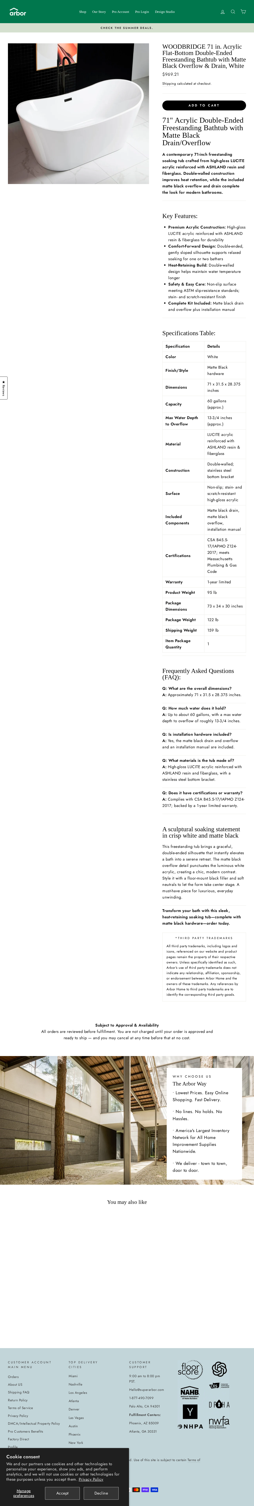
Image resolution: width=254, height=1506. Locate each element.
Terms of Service (20, 1407)
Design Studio (165, 12)
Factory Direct (18, 1439)
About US (15, 1384)
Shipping (169, 83)
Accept (62, 1493)
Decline (101, 1493)
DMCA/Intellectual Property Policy (34, 1423)
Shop (82, 12)
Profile (13, 1447)
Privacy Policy (91, 1479)
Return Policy (18, 1400)
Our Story (99, 12)
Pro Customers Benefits (25, 1431)
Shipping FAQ (18, 1392)
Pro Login (142, 12)
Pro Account (120, 12)
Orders (13, 1376)
